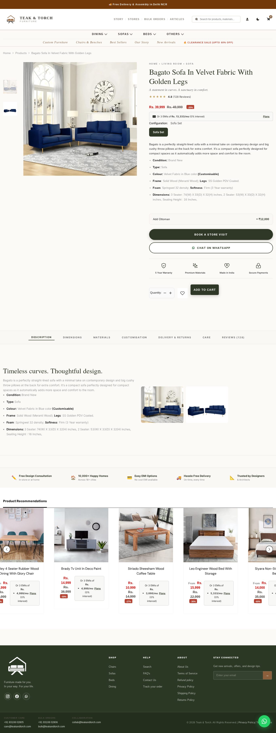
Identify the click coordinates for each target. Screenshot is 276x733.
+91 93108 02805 (14, 722)
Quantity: (156, 292)
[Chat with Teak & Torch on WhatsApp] (264, 721)
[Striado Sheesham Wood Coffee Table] (146, 535)
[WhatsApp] (26, 696)
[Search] (196, 19)
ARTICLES (177, 19)
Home (7, 53)
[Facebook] (17, 696)
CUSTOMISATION (134, 337)
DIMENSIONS (72, 337)
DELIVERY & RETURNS (174, 337)
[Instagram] (7, 696)
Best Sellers (118, 42)
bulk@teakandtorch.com (51, 726)
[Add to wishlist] (182, 293)
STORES (133, 19)
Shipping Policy (186, 693)
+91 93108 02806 (48, 722)
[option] (138, 4)
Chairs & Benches (89, 42)
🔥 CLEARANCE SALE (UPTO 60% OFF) (208, 42)
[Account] (247, 19)
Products (21, 53)
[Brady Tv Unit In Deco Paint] (81, 535)
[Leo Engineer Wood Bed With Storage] (210, 535)
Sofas (112, 673)
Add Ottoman (161, 219)
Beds (112, 680)
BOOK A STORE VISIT (211, 234)
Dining (112, 686)
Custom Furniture (55, 42)
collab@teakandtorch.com (86, 722)
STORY (118, 19)
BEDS (147, 34)
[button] (6, 549)
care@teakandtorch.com (17, 726)
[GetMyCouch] (17, 665)
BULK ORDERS (154, 19)
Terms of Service (187, 673)
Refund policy (185, 680)
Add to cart (205, 289)
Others (173, 34)
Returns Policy (186, 699)
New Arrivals (166, 42)
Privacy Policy (185, 686)
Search (147, 666)
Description (41, 337)
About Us (182, 666)
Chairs (112, 666)
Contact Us (149, 680)
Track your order (152, 686)
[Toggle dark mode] (257, 19)
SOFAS (123, 34)
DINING (97, 34)
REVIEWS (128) (233, 337)
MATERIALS (102, 337)
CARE (207, 337)
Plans (266, 116)
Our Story (142, 42)
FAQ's (146, 673)
